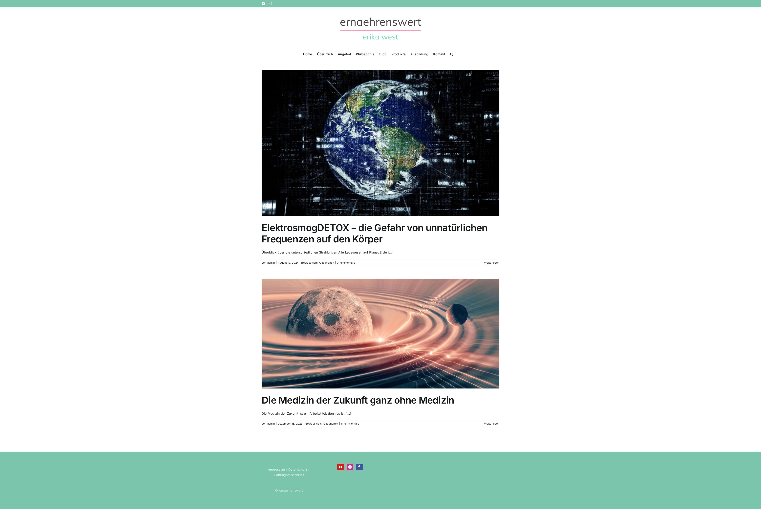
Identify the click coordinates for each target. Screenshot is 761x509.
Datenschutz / (299, 469)
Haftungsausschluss (289, 475)
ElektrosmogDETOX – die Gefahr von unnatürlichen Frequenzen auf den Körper (374, 233)
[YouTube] (340, 467)
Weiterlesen (491, 262)
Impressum (276, 469)
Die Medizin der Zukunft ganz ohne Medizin (358, 400)
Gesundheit (326, 262)
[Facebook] (359, 467)
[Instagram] (350, 467)
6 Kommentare (350, 423)
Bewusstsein (309, 262)
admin (271, 262)
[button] (451, 54)
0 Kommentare (346, 262)
